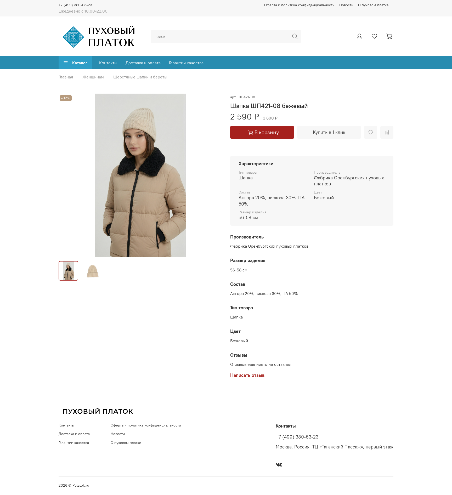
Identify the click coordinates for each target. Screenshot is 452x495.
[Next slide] (213, 175)
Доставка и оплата (143, 62)
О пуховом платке (373, 5)
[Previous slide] (67, 175)
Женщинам (93, 76)
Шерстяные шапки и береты (140, 76)
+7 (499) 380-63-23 (75, 5)
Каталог (79, 62)
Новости (346, 5)
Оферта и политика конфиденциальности (299, 5)
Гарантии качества (186, 62)
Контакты (108, 62)
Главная (66, 76)
